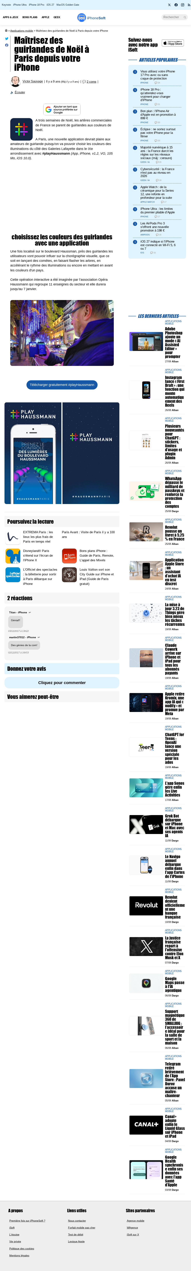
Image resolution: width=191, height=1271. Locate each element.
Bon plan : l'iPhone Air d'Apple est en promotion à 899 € (158, 114)
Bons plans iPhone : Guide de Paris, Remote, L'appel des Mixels (97, 555)
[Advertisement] (61, 202)
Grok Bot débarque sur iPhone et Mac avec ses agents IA (174, 826)
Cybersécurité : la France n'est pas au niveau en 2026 (157, 172)
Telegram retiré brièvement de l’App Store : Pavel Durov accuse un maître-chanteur (175, 1080)
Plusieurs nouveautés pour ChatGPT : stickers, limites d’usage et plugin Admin (174, 442)
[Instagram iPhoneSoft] (182, 6)
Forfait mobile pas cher (81, 1227)
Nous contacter (77, 1220)
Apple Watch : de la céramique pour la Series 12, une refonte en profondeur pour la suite (157, 192)
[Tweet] (7, 39)
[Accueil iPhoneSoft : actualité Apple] (5, 30)
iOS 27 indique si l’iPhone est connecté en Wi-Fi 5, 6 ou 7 (158, 245)
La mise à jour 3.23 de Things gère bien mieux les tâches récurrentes (175, 614)
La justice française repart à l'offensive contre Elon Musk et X (174, 948)
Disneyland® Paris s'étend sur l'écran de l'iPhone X (38, 555)
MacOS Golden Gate (68, 4)
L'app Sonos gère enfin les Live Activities (174, 789)
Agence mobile (135, 1220)
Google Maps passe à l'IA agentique (174, 985)
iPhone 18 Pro (36, 4)
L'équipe (14, 1234)
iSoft (12, 1227)
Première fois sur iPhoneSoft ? (27, 1220)
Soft (96, 18)
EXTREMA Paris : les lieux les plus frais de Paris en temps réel (38, 536)
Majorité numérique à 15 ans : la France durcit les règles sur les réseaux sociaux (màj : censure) (156, 153)
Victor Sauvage (33, 81)
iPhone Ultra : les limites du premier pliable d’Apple (157, 210)
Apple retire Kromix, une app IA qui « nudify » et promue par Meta (174, 704)
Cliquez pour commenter (62, 682)
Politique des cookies (21, 1248)
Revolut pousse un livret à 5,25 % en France (174, 533)
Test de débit (75, 1234)
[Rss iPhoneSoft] (189, 6)
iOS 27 (50, 4)
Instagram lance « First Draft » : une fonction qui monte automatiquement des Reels (174, 391)
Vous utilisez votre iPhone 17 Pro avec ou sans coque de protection (157, 75)
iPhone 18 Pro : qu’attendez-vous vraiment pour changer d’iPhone (155, 95)
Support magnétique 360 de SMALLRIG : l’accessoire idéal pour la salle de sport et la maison (175, 1027)
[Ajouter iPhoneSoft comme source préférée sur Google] (61, 109)
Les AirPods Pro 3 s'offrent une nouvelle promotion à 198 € (154, 227)
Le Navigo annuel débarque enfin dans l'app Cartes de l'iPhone (175, 866)
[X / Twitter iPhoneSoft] (169, 6)
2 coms (91, 81)
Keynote (6, 4)
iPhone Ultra (19, 4)
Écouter (20, 92)
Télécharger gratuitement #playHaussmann (62, 385)
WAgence (132, 1227)
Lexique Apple (76, 1241)
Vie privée (15, 1241)
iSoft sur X (133, 1234)
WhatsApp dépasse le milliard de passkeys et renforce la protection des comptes (174, 492)
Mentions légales (19, 1255)
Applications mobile (21, 30)
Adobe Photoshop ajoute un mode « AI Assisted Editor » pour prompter (173, 343)
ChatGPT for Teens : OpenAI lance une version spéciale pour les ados (174, 748)
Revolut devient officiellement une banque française (175, 907)
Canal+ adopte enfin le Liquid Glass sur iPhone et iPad (175, 1126)
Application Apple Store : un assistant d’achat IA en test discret (174, 572)
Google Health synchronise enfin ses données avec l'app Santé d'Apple (174, 1171)
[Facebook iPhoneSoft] (176, 6)
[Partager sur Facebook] (7, 46)
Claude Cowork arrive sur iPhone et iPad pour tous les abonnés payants (173, 659)
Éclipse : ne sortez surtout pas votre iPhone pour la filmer (158, 132)
